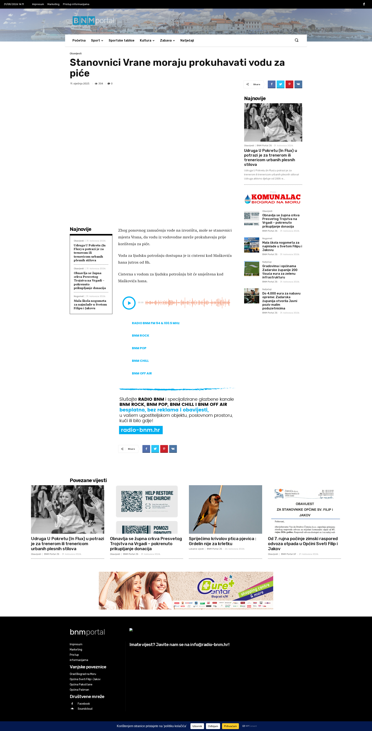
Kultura (145, 40)
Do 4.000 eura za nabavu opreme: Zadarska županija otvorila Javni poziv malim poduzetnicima (281, 301)
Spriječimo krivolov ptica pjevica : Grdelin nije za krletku (222, 541)
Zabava (166, 40)
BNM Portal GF (288, 554)
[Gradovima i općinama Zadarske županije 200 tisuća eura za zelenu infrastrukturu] (251, 268)
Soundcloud (85, 708)
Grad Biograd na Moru (83, 674)
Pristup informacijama (76, 4)
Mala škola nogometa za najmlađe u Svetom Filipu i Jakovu (90, 304)
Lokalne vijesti (196, 549)
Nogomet (79, 296)
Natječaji (187, 40)
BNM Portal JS (264, 145)
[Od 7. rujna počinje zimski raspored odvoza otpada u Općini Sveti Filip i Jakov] (304, 509)
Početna (79, 40)
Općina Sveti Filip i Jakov (85, 679)
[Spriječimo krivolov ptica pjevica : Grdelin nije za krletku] (225, 509)
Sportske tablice (121, 40)
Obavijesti (76, 53)
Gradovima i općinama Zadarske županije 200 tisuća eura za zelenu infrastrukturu (279, 271)
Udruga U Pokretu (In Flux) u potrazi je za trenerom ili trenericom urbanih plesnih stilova (90, 252)
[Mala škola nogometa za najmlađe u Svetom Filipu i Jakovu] (251, 245)
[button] (296, 40)
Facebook (84, 703)
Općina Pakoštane (81, 684)
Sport (95, 40)
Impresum (38, 4)
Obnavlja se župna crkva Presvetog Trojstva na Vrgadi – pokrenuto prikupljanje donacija (90, 280)
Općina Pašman (79, 689)
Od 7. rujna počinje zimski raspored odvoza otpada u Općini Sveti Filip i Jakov (303, 544)
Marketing (53, 4)
